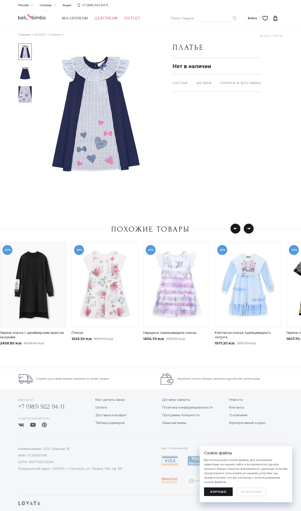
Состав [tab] (180, 83)
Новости (236, 400)
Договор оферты (176, 400)
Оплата (101, 407)
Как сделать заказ (110, 400)
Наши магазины (174, 423)
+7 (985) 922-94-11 (95, 5)
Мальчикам (75, 18)
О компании (238, 415)
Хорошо (218, 492)
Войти (252, 18)
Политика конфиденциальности (187, 407)
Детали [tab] (204, 83)
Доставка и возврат (111, 415)
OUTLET (132, 18)
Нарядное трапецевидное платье (170, 333)
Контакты (236, 407)
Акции (67, 5)
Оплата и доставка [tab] (240, 83)
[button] (235, 228)
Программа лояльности (180, 415)
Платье (55, 35)
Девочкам (106, 18)
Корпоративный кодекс (247, 423)
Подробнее (251, 492)
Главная (24, 35)
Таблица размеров (110, 423)
